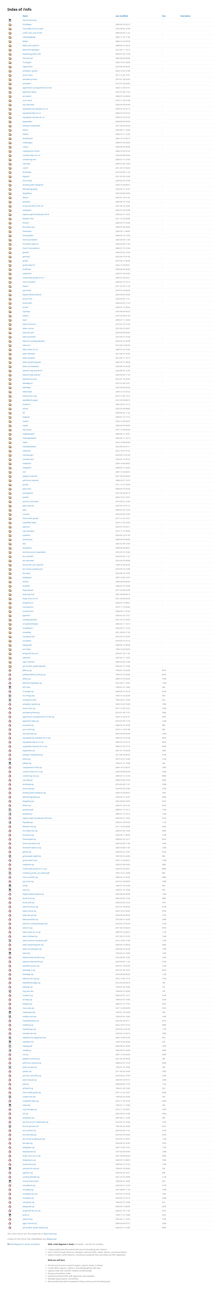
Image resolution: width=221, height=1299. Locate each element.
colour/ (26, 147)
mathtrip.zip (28, 1025)
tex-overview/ (28, 560)
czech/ (25, 168)
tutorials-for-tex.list (31, 1168)
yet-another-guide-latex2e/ (34, 666)
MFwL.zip (27, 679)
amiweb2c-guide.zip (31, 704)
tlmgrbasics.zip (29, 1160)
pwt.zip (26, 1084)
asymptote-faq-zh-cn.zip (33, 742)
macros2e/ (27, 429)
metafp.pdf (27, 1046)
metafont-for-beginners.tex (34, 1037)
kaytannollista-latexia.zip (33, 894)
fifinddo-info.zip (29, 826)
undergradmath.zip (31, 1177)
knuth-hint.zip (29, 898)
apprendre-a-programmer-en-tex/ (37, 87)
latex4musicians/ (30, 379)
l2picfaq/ (26, 311)
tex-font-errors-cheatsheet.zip (35, 1122)
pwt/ (24, 510)
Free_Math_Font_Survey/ (33, 28)
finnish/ (26, 223)
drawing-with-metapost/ (33, 185)
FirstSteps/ (27, 24)
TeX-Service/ (28, 58)
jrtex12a (26, 890)
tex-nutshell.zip (29, 1130)
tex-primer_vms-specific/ (33, 565)
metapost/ (27, 467)
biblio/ (25, 130)
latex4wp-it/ (28, 383)
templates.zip (28, 1118)
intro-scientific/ (29, 282)
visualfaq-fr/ (28, 628)
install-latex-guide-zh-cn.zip (35, 868)
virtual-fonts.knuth (31, 1181)
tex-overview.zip (29, 1134)
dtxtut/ (25, 197)
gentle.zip (27, 852)
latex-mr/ (26, 345)
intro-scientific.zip (30, 877)
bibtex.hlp (27, 763)
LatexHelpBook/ (29, 37)
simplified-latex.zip (31, 1101)
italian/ (26, 286)
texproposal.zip (29, 1151)
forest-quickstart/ (30, 239)
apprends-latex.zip (31, 721)
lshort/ (25, 408)
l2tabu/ (26, 315)
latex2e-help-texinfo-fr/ (32, 370)
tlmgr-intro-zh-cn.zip (32, 1156)
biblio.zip (27, 759)
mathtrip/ (27, 451)
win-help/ (27, 649)
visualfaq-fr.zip (29, 1185)
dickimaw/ (27, 172)
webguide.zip (28, 1206)
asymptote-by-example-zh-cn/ (35, 109)
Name (25, 16)
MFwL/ (25, 41)
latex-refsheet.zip (30, 936)
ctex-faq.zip (28, 780)
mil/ (24, 472)
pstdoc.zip (27, 1071)
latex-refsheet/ (29, 353)
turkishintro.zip (29, 1164)
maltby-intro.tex (29, 1016)
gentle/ (26, 252)
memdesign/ (28, 455)
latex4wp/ (27, 387)
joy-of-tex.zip (28, 881)
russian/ (26, 514)
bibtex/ (26, 134)
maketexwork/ (29, 434)
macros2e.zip (28, 1008)
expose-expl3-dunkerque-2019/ (36, 214)
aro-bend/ (27, 96)
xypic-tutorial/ (29, 662)
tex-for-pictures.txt (31, 1126)
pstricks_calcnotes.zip (32, 1075)
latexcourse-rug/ (30, 396)
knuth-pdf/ (27, 303)
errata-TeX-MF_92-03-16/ (33, 206)
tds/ (24, 543)
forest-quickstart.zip (31, 843)
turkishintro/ (28, 611)
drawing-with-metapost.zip (34, 793)
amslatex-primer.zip (31, 712)
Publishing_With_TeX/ (32, 54)
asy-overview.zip (30, 733)
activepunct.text (29, 700)
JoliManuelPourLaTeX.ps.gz (34, 674)
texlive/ (26, 581)
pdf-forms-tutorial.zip (32, 1063)
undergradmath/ (30, 619)
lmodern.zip (28, 995)
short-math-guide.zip (32, 1092)
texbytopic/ (27, 577)
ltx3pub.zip (27, 1004)
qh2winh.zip (28, 1088)
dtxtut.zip (27, 805)
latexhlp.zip (28, 987)
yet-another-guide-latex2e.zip (35, 1227)
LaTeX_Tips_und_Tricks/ (32, 33)
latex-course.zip (29, 911)
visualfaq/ (27, 632)
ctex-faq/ (26, 163)
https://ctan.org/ (50, 1233)
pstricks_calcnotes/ (31, 501)
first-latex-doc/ (29, 227)
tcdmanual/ (27, 539)
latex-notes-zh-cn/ (30, 349)
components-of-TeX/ (31, 151)
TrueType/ (27, 62)
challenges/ (28, 142)
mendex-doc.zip (29, 1033)
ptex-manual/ (28, 505)
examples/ (27, 210)
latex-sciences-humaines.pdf (35, 940)
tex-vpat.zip (28, 1143)
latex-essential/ (29, 337)
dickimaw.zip (28, 784)
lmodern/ (27, 404)
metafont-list (28, 1042)
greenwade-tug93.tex (32, 856)
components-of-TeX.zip (32, 767)
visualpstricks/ (29, 636)
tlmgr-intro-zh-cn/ (30, 598)
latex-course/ (28, 328)
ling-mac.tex (28, 991)
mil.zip (25, 1054)
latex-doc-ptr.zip (29, 915)
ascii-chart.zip (29, 729)
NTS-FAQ (26, 687)
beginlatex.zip (29, 750)
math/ (25, 442)
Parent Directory (30, 20)
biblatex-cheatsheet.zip (33, 755)
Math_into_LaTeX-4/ (31, 45)
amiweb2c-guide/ (30, 71)
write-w (26, 1215)
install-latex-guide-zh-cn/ (33, 277)
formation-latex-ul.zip (32, 847)
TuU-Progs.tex (29, 695)
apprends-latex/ (29, 92)
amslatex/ (27, 83)
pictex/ (25, 484)
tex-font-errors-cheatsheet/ (34, 552)
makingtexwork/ (29, 438)
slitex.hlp (26, 1105)
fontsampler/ (28, 235)
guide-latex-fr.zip (30, 860)
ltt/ (24, 413)
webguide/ (27, 645)
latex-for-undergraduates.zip (35, 923)
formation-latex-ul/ (31, 244)
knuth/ (25, 307)
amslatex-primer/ (30, 79)
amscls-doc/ (28, 75)
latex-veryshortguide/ (32, 362)
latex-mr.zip (28, 928)
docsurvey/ (27, 180)
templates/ (27, 548)
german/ (26, 256)
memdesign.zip (29, 1029)
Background (51, 1239)
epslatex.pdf (28, 809)
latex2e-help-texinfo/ (31, 375)
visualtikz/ (27, 641)
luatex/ (26, 421)
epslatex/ (26, 201)
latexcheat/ (27, 391)
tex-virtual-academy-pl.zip (34, 1139)
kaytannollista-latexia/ (32, 294)
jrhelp (25, 885)
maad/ (25, 425)
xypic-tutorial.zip (30, 1223)
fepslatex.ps (28, 822)
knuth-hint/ (27, 299)
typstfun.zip (28, 1172)
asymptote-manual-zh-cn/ (34, 117)
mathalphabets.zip (31, 1020)
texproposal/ (28, 590)
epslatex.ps (27, 814)
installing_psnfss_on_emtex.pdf (36, 873)
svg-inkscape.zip (30, 1109)
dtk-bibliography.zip (31, 797)
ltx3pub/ (26, 417)
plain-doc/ (27, 489)
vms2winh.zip (28, 1202)
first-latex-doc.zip (30, 830)
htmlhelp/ (27, 269)
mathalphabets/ (29, 446)
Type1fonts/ (28, 66)
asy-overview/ (28, 104)
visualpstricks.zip (30, 1194)
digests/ (26, 176)
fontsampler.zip (29, 839)
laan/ (25, 320)
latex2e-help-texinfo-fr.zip (34, 957)
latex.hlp (26, 953)
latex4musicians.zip (31, 966)
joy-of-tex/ (27, 290)
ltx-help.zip (27, 999)
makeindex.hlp (29, 1012)
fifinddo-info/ (28, 218)
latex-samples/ (29, 358)
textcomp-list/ (28, 594)
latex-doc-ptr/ (28, 332)
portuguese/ (28, 493)
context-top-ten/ (29, 159)
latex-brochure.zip (30, 906)
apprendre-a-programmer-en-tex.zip (38, 717)
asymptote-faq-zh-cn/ (32, 113)
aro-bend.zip (28, 725)
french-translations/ (31, 248)
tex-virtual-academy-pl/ (33, 569)
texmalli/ (26, 586)
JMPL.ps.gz (27, 670)
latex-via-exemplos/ (31, 366)
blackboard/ (28, 138)
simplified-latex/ (29, 522)
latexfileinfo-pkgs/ (30, 400)
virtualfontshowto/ (30, 624)
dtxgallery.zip (28, 801)
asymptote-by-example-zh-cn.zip (37, 738)
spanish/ (26, 527)
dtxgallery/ (27, 193)
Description (185, 16)
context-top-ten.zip (31, 776)
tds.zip (25, 1113)
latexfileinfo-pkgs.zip (31, 982)
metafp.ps (27, 1050)
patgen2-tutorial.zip (31, 1058)
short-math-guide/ (30, 518)
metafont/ (27, 463)
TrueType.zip (28, 691)
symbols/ (26, 535)
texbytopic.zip (29, 1147)
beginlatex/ (27, 121)
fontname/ (27, 231)
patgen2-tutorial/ (30, 476)
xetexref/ (26, 657)
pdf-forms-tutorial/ (31, 480)
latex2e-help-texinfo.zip (33, 961)
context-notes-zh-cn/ (31, 155)
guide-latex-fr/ (29, 265)
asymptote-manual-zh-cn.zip (35, 746)
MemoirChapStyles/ (31, 49)
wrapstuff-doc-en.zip (32, 1210)
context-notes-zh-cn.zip (33, 771)
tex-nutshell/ (28, 556)
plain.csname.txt (30, 1067)
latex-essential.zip (30, 919)
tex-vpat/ (26, 573)
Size (163, 16)
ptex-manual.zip (30, 1080)
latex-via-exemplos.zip (32, 949)
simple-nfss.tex (29, 1096)
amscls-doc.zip (29, 708)
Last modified (121, 16)
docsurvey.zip (28, 788)
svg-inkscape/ (28, 531)
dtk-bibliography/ (30, 189)
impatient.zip (28, 864)
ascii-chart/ (27, 100)
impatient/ (27, 273)
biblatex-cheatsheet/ (31, 125)
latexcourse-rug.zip (31, 978)
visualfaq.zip (28, 1189)
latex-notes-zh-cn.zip (32, 932)
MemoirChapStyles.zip (32, 683)
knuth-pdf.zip (28, 902)
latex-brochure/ (29, 324)
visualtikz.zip (28, 1198)
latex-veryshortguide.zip (33, 944)
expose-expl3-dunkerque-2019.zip (37, 818)
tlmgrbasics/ (28, 603)
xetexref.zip (28, 1219)
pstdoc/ (26, 497)
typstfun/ (26, 615)
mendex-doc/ (28, 459)
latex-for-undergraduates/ (34, 341)
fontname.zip (28, 835)
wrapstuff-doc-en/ (30, 653)
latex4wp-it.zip (29, 970)
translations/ (28, 607)
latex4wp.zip (28, 974)
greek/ (25, 261)
